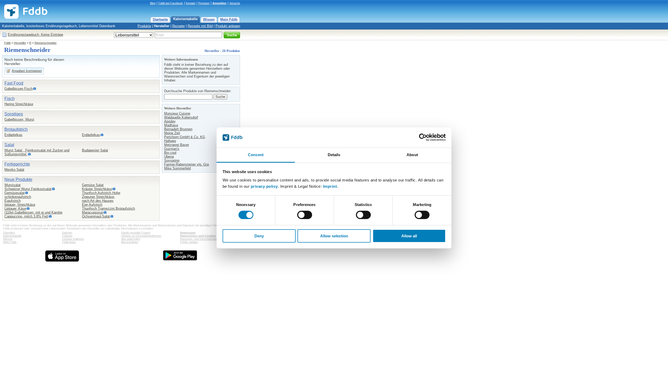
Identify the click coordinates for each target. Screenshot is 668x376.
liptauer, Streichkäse (19, 205)
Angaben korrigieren (27, 71)
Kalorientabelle (185, 19)
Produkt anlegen (228, 26)
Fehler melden (189, 242)
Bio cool (170, 153)
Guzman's (171, 149)
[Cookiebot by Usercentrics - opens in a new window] (423, 137)
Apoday (170, 121)
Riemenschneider (45, 42)
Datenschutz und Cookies (198, 235)
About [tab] (412, 154)
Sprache (234, 3)
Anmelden (219, 3)
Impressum (187, 232)
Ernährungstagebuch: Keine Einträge (35, 35)
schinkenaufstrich (17, 197)
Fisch (9, 98)
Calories (67, 235)
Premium (204, 3)
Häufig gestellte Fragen (135, 232)
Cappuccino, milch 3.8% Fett (26, 216)
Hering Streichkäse (18, 104)
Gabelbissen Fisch (18, 89)
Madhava (171, 125)
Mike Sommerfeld (177, 168)
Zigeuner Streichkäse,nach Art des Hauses (98, 199)
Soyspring (171, 160)
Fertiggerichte (17, 164)
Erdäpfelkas (13, 135)
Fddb (7, 42)
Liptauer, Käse (15, 208)
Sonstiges (13, 114)
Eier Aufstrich (92, 205)
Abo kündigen (129, 242)
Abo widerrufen (130, 238)
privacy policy (264, 186)
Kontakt (190, 3)
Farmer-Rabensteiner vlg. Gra (186, 164)
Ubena (169, 156)
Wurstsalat (12, 185)
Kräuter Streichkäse (97, 189)
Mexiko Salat (14, 170)
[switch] (304, 215)
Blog (153, 3)
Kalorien (67, 232)
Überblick (9, 232)
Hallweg (170, 141)
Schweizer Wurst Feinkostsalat (27, 189)
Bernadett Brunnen (178, 129)
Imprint (330, 186)
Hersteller (161, 26)
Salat (9, 145)
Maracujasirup (92, 212)
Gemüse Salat (93, 185)
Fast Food (13, 83)
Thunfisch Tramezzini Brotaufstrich (108, 208)
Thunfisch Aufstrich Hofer (101, 193)
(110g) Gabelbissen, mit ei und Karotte (33, 212)
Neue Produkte (18, 179)
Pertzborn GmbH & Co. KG (184, 137)
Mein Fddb (228, 19)
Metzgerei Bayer (176, 145)
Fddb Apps (69, 242)
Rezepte (178, 26)
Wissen (209, 19)
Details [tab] (334, 154)
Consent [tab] (256, 154)
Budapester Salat (95, 150)
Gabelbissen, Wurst (19, 119)
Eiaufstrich (12, 201)
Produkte (144, 26)
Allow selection (334, 236)
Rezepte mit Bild (200, 26)
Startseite (160, 19)
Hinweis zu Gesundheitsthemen (141, 235)
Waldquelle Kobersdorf (181, 117)
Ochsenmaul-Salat (96, 216)
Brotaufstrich (16, 129)
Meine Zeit (172, 133)
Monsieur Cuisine (177, 113)
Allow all (409, 236)
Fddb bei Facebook (170, 3)
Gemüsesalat (14, 193)
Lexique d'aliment (73, 238)
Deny (259, 236)
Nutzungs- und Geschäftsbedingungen (204, 238)
